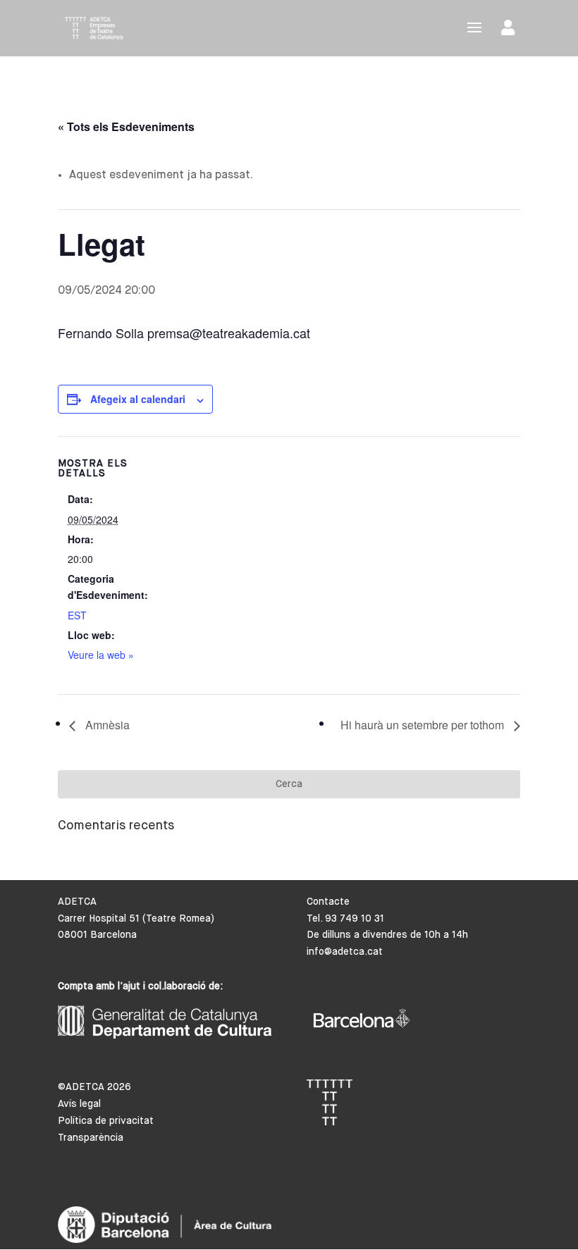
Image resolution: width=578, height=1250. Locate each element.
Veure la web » (101, 655)
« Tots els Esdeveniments (126, 126)
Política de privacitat (106, 1121)
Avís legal (79, 1104)
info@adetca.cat (345, 952)
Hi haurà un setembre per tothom (423, 725)
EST (77, 615)
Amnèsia (106, 725)
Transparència (90, 1138)
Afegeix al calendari (137, 399)
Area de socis (510, 31)
